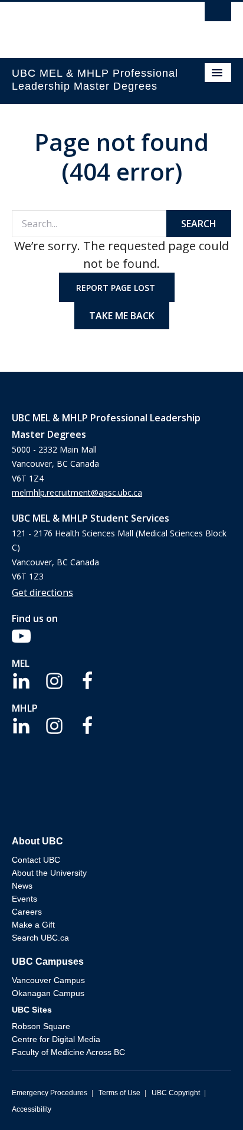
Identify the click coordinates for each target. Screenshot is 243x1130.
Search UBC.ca (40, 937)
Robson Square (41, 1026)
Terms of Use (119, 1093)
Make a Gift (33, 924)
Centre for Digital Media (56, 1039)
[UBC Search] (218, 15)
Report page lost (116, 287)
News (22, 885)
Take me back (122, 315)
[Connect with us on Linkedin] (21, 679)
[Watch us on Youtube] (21, 634)
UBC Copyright (176, 1093)
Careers (27, 911)
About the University (49, 872)
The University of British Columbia (88, 24)
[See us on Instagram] (54, 679)
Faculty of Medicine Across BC (68, 1052)
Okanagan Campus (48, 993)
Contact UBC (36, 859)
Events (24, 898)
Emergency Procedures (49, 1093)
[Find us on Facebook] (87, 679)
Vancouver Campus (48, 980)
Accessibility (31, 1109)
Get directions (42, 592)
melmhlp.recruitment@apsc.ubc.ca (77, 492)
